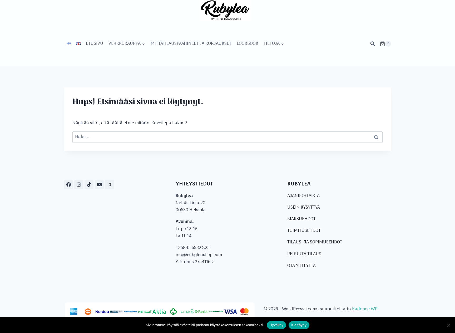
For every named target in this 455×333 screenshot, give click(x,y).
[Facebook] (68, 184)
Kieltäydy (298, 325)
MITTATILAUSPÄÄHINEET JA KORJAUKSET (191, 43)
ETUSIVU (94, 43)
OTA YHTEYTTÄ (301, 266)
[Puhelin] (109, 184)
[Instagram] (78, 184)
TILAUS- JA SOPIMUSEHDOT (314, 242)
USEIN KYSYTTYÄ (303, 207)
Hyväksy (276, 325)
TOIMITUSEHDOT (304, 230)
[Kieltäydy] (448, 325)
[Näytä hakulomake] (372, 43)
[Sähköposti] (99, 184)
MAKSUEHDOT (301, 219)
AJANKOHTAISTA (303, 196)
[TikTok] (89, 184)
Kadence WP (365, 309)
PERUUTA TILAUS (304, 254)
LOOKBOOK (247, 43)
